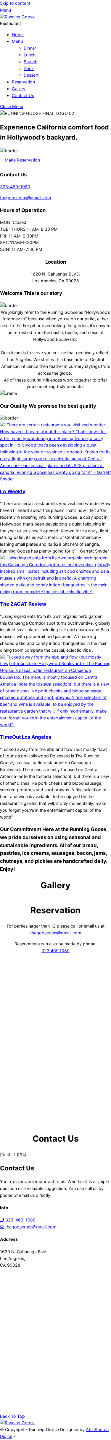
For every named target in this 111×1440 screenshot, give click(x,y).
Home (18, 34)
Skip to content (15, 3)
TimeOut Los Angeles (25, 737)
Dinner (30, 47)
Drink (29, 68)
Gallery (18, 88)
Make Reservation (22, 159)
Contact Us (23, 95)
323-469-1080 (15, 186)
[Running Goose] (17, 16)
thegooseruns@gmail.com (25, 197)
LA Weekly (12, 491)
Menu (17, 41)
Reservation (23, 81)
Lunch (30, 54)
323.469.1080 (55, 950)
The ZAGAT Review (23, 604)
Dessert (31, 74)
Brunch (30, 61)
